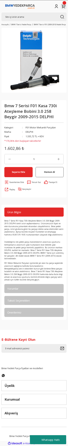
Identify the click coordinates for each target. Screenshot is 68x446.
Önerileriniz (14, 312)
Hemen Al (49, 171)
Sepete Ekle (18, 171)
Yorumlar (12, 288)
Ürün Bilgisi (14, 212)
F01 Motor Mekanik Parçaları (41, 127)
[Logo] (20, 6)
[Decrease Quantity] (10, 159)
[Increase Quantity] (58, 159)
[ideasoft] (15, 443)
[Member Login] (56, 6)
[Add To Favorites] (14, 182)
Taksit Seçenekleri (18, 300)
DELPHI (29, 131)
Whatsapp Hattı (51, 439)
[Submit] (63, 348)
